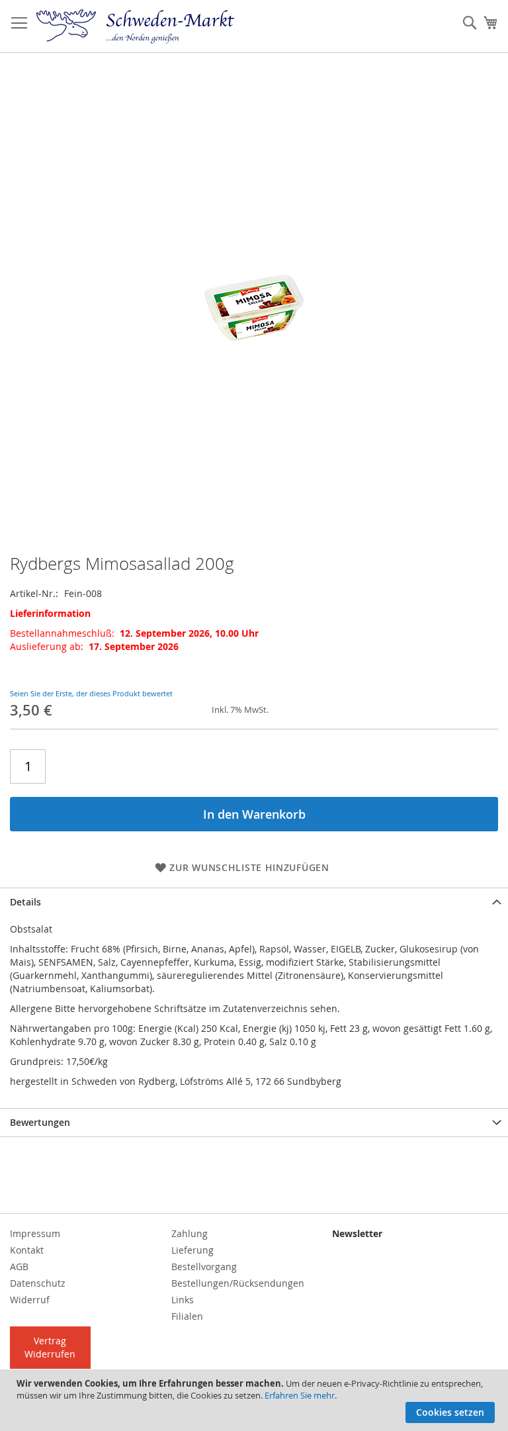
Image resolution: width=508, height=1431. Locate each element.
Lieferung (192, 1250)
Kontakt (27, 1250)
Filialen (187, 1316)
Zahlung (189, 1233)
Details (25, 902)
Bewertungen (40, 1122)
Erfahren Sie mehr (300, 1395)
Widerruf (30, 1299)
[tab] (254, 902)
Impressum (35, 1233)
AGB (19, 1266)
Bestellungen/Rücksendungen (237, 1283)
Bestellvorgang (204, 1266)
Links (182, 1299)
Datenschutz (37, 1283)
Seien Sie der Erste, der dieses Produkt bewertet (91, 693)
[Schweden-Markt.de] (135, 26)
